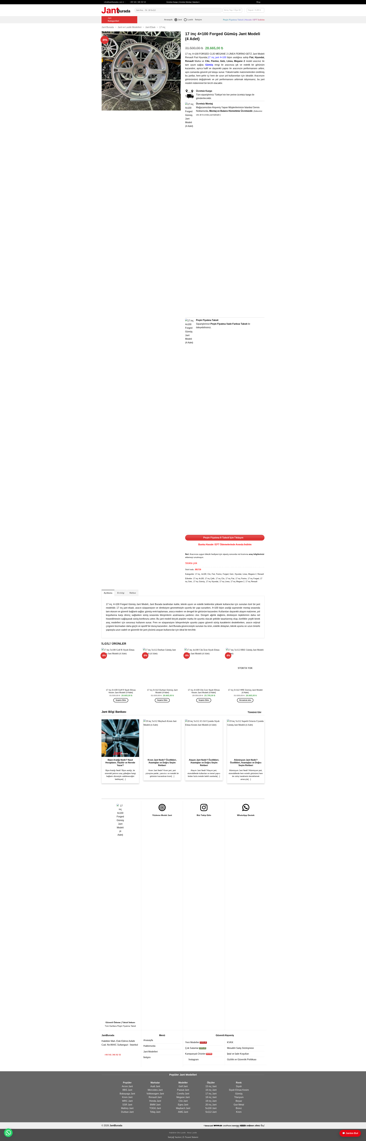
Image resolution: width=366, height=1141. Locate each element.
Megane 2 (252, 574)
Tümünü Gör (254, 712)
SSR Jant (127, 1104)
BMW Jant (155, 1104)
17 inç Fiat (230, 578)
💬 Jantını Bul (350, 1133)
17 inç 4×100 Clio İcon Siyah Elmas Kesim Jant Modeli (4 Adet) (204, 691)
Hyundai (238, 574)
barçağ (171, 1137)
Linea (245, 574)
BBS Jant (127, 1090)
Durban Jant (127, 1112)
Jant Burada (108, 27)
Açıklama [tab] (108, 593)
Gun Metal (239, 1104)
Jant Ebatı (150, 27)
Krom (238, 1112)
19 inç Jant (210, 1101)
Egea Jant (183, 1104)
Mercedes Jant (155, 1090)
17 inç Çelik (210, 578)
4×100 (223, 57)
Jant (180, 20)
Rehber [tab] (133, 593)
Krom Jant (127, 1097)
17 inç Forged (253, 578)
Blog (258, 2)
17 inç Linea (224, 581)
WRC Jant (127, 1101)
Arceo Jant (127, 1086)
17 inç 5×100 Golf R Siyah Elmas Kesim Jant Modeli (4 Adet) (121, 691)
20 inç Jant (210, 1104)
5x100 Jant (210, 1108)
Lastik (190, 20)
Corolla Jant (183, 1093)
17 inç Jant (210, 1093)
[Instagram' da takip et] (263, 2)
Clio (209, 574)
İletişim (198, 20)
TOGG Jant (155, 1108)
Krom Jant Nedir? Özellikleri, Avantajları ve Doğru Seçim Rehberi (162, 762)
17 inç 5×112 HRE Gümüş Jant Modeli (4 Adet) (245, 691)
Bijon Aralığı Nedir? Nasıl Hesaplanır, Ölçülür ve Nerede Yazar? (120, 762)
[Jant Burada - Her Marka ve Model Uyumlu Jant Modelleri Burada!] (116, 10)
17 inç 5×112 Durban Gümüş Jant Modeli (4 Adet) (162, 691)
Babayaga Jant (127, 1093)
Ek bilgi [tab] (120, 593)
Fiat (213, 574)
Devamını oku (245, 700)
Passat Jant (183, 1090)
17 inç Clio (220, 578)
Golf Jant (183, 1086)
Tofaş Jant (155, 1112)
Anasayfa (168, 20)
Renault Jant (155, 1097)
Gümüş (209, 65)
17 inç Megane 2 (237, 581)
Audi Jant (155, 1086)
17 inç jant (213, 57)
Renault (260, 574)
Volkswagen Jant (155, 1093)
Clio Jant (183, 1101)
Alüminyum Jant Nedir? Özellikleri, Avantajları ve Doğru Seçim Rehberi (245, 762)
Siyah (239, 1086)
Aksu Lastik (192, 1133)
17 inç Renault (251, 581)
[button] (255, 10)
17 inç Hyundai (212, 581)
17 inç (162, 27)
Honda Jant (155, 1101)
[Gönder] (219, 10)
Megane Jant (183, 1097)
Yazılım (178, 1137)
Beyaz (239, 1101)
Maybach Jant (183, 1108)
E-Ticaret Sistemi (190, 1137)
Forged (225, 574)
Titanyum (238, 1097)
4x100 (203, 574)
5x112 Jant (210, 1112)
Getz (232, 574)
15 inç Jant (210, 1086)
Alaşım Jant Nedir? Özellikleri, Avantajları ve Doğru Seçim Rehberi (204, 762)
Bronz (239, 1108)
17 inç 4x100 (198, 578)
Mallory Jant (127, 1108)
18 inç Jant (210, 1097)
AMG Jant (183, 1112)
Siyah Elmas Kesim (239, 1090)
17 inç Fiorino (241, 578)
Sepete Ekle (121, 700)
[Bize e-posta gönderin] (107, 1050)
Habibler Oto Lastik (177, 1133)
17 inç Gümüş (199, 581)
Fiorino (219, 574)
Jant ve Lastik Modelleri (130, 27)
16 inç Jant (210, 1090)
